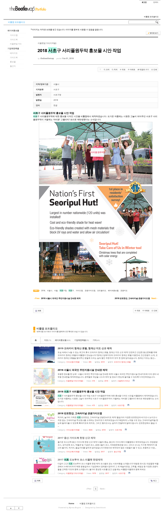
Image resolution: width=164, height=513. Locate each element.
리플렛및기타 (15, 43)
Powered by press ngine (69, 507)
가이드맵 (14, 35)
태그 (154, 480)
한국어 (155, 2)
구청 (63, 290)
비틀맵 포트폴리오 (151, 17)
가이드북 (14, 39)
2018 (43, 290)
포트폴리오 (101, 290)
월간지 (13, 66)
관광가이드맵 (90, 290)
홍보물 (13, 61)
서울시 (49, 290)
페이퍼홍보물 (13, 30)
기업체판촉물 (13, 48)
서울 (56, 290)
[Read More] (95, 355)
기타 (96, 340)
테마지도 (14, 53)
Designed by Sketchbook (95, 507)
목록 (39, 310)
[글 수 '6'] (36, 340)
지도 (47, 340)
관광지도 (123, 290)
